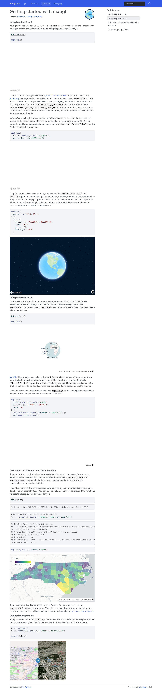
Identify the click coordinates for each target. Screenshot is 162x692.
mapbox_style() (63, 118)
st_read (21, 517)
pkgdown (143, 687)
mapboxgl (15, 40)
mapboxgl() (58, 26)
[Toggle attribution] (92, 371)
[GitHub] (149, 3)
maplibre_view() (18, 480)
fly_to (16, 219)
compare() (40, 619)
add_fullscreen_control (25, 413)
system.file (32, 517)
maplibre (15, 321)
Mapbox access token (56, 95)
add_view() (15, 608)
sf (21, 500)
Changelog (58, 4)
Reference (34, 4)
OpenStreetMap (79, 371)
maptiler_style (29, 402)
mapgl (13, 3)
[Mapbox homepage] (15, 90)
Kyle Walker (26, 687)
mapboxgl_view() (74, 477)
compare (15, 636)
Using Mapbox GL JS (117, 14)
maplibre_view (18, 550)
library (15, 35)
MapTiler (14, 377)
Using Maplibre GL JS (117, 18)
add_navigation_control (25, 415)
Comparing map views (117, 29)
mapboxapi (15, 98)
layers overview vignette (82, 611)
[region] (52, 68)
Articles (45, 4)
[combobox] (134, 4)
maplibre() (15, 307)
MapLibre (62, 371)
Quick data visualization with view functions (123, 24)
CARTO (69, 371)
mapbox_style (28, 135)
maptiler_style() (55, 377)
